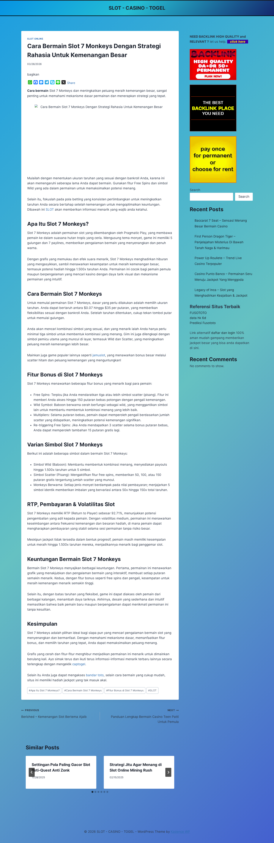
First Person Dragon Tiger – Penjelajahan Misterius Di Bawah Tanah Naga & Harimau (219, 242)
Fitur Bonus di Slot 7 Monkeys (125, 690)
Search (195, 190)
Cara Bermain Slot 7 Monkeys (83, 690)
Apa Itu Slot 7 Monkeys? (44, 690)
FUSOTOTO (198, 313)
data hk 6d (198, 318)
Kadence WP (180, 831)
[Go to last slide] (32, 772)
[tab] (92, 792)
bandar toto (95, 675)
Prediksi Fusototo (203, 323)
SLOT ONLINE (35, 38)
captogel (78, 664)
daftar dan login (223, 333)
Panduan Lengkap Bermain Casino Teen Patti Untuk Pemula (145, 716)
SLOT (152, 690)
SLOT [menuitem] (50, 209)
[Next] (168, 772)
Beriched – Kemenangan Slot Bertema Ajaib (54, 714)
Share (71, 83)
